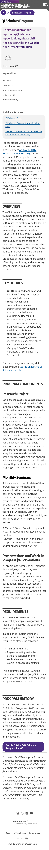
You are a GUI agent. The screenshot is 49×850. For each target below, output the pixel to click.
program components (13, 90)
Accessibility (22, 839)
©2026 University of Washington (22, 844)
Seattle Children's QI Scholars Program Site (21, 747)
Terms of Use (34, 833)
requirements (9, 94)
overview (7, 80)
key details (8, 85)
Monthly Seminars (17, 477)
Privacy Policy (19, 833)
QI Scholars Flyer (13, 118)
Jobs (7, 833)
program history (10, 99)
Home (3, 14)
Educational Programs (22, 13)
